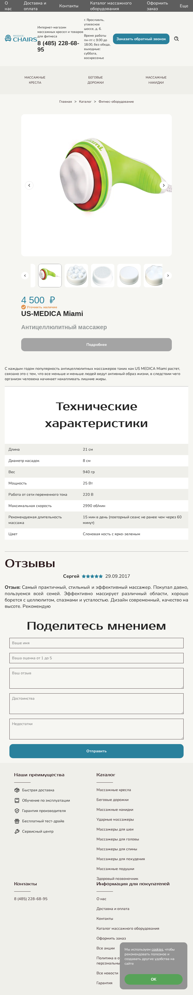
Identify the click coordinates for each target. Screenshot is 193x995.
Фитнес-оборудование (116, 101)
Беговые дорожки (112, 799)
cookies (157, 949)
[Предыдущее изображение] (29, 185)
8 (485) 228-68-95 (31, 898)
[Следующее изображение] (164, 185)
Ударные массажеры (115, 819)
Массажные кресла (113, 789)
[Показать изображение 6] (124, 275)
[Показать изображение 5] (98, 275)
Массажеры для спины (116, 849)
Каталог (85, 101)
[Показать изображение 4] (71, 275)
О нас (8, 6)
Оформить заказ (157, 6)
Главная (65, 101)
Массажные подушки (115, 868)
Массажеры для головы (117, 839)
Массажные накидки (114, 809)
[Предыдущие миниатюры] (25, 275)
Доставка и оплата (35, 6)
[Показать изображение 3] (45, 275)
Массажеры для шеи (114, 829)
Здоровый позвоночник (117, 878)
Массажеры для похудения (120, 859)
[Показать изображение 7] (150, 275)
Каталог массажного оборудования (111, 6)
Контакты (68, 6)
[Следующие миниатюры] (168, 275)
